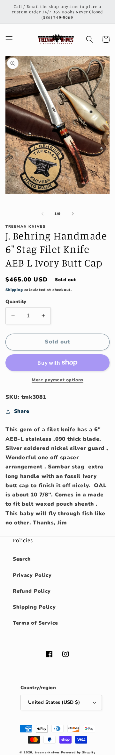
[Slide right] (72, 214)
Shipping (14, 289)
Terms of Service (35, 623)
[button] (9, 39)
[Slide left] (42, 214)
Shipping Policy (34, 607)
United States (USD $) (54, 702)
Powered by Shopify (78, 752)
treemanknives (47, 752)
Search (22, 559)
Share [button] (21, 411)
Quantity (16, 301)
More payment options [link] (57, 380)
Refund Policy (32, 591)
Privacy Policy (32, 575)
